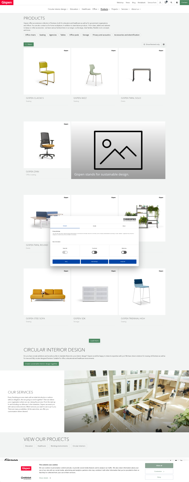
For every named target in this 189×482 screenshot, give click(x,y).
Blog (133, 3)
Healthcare (42, 446)
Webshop (120, 3)
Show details (43, 478)
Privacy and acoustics (102, 35)
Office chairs (30, 35)
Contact (184, 2)
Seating (42, 35)
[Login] (160, 2)
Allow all (159, 465)
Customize (158, 471)
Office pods (74, 35)
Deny (159, 477)
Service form (152, 3)
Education (29, 446)
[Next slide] (187, 400)
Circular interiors (79, 446)
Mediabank (141, 3)
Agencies (53, 35)
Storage (86, 35)
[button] (47, 71)
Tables (63, 35)
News (128, 3)
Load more (94, 341)
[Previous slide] (66, 400)
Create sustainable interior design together (41, 364)
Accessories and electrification (126, 35)
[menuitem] (58, 9)
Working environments (59, 446)
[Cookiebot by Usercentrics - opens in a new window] (26, 478)
